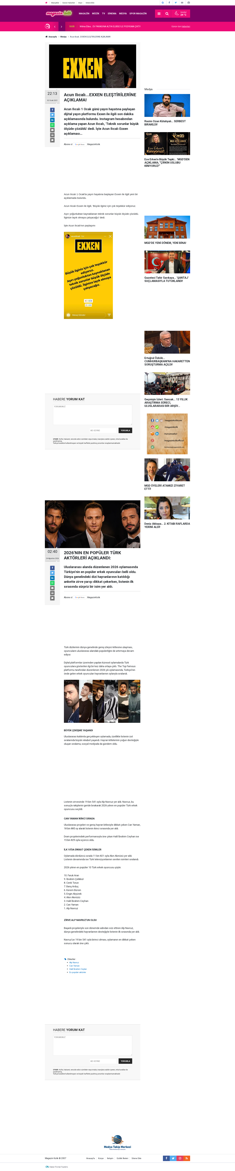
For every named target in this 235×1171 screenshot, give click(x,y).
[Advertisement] (102, 169)
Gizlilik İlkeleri (122, 1158)
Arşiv (80, 3)
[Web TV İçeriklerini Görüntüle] (182, 2)
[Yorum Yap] (52, 140)
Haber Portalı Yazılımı (59, 1167)
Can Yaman (74, 966)
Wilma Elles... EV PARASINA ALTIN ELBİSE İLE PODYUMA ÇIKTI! (110, 26)
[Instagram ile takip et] (180, 1158)
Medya (123, 13)
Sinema (112, 13)
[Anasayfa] (46, 3)
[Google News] (79, 144)
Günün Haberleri (68, 3)
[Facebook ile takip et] (166, 1158)
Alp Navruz (74, 962)
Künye (101, 1158)
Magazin (84, 13)
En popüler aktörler (77, 972)
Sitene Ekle (90, 3)
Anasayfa (90, 1158)
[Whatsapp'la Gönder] (52, 125)
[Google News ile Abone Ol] (162, 2)
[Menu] (159, 13)
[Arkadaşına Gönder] (52, 130)
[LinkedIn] (52, 120)
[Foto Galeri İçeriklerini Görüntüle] (188, 2)
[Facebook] (52, 110)
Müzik (95, 13)
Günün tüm (180, 26)
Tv (103, 13)
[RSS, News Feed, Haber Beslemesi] (186, 1158)
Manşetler (55, 3)
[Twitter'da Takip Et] (175, 2)
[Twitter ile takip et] (173, 1158)
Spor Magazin (138, 13)
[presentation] (54, 26)
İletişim (110, 1158)
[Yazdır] (52, 135)
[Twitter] (52, 115)
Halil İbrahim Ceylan (78, 969)
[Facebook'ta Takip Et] (169, 2)
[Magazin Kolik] (59, 13)
